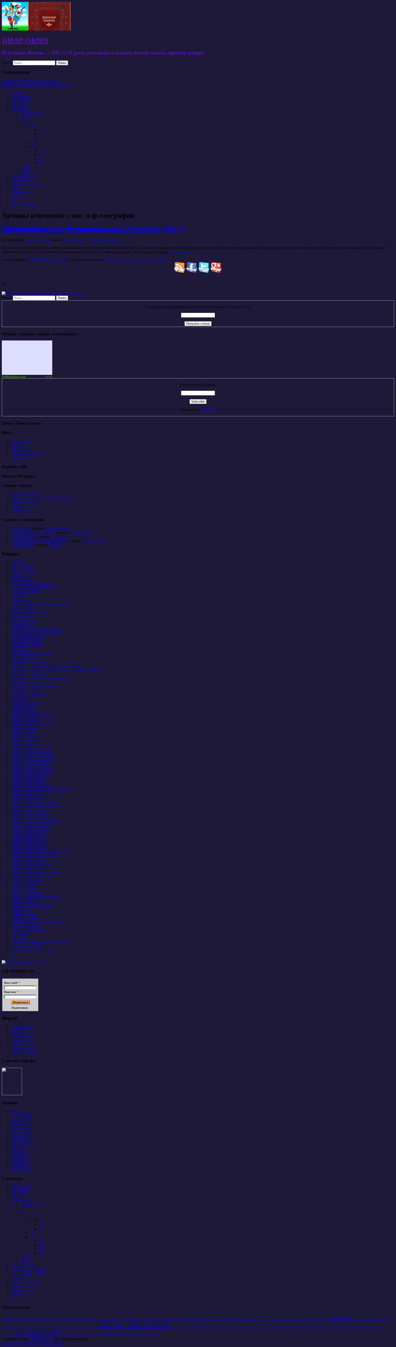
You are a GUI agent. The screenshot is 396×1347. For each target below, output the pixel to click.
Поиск (7, 63)
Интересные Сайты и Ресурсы (34, 629)
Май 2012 (18, 1157)
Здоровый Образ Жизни (30, 612)
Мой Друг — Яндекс (27, 695)
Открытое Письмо (25, 183)
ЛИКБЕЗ (18, 649)
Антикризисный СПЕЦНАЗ (33, 587)
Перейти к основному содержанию (29, 81)
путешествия (319, 1327)
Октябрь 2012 (21, 1136)
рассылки (332, 1327)
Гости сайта (20, 600)
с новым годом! (38, 1333)
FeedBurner (208, 410)
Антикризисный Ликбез (30, 583)
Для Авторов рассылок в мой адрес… (40, 604)
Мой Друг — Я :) (24, 690)
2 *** (24, 117)
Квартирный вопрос (27, 641)
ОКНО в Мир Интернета (30, 785)
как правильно (377, 1319)
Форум (16, 196)
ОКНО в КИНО (23, 732)
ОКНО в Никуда (24, 884)
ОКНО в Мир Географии (48, 260)
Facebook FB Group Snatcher (33, 533)
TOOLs (16, 575)
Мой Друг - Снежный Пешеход (158, 1319)
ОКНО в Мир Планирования (34, 822)
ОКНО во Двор (23, 913)
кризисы (69, 1327)
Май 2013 (18, 1112)
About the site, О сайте (28, 1270)
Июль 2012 (19, 1149)
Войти (16, 445)
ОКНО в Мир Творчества (31, 864)
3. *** (24, 167)
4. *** (24, 171)
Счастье (221, 1319)
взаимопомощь (323, 1319)
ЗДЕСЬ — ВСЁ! (23, 608)
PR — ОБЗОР (22, 567)
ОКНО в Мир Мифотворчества (35, 802)
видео (340, 1318)
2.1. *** (26, 121)
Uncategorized (21, 579)
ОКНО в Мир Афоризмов (31, 752)
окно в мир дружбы (266, 1327)
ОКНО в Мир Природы (29, 843)
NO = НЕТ (19, 101)
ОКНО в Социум (24, 901)
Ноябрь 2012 (21, 1132)
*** (32, 126)
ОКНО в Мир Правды (28, 839)
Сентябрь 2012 (22, 1140)
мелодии (94, 1327)
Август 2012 (20, 1145)
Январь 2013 (21, 1124)
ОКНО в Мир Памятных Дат (33, 818)
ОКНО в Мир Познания (30, 827)
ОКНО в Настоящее (26, 880)
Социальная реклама (27, 946)
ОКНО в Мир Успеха (27, 868)
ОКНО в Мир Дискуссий (31, 773)
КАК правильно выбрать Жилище (38, 633)
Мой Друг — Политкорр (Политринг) (40, 678)
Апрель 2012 (21, 1161)
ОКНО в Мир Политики (30, 831)
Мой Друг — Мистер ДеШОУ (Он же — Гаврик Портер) (55, 670)
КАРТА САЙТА (24, 204)
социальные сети (130, 1334)
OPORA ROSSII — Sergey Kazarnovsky (41, 498)
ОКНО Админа (23, 707)
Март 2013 (19, 1120)
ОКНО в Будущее (25, 719)
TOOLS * (58, 537)
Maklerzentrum (22, 545)
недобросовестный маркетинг (196, 1327)
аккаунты (259, 1319)
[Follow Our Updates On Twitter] (204, 272)
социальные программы (107, 1334)
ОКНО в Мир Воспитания (31, 761)
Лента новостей (23, 175)
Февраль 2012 (22, 1169)
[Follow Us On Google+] (216, 272)
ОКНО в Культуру (25, 740)
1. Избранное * (32, 113)
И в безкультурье (24, 620)
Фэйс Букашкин (244, 1319)
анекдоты (270, 1319)
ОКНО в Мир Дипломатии (32, 769)
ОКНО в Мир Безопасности (33, 756)
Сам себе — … (22, 938)
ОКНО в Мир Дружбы (29, 777)
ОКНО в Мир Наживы (29, 810)
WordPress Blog (23, 1048)
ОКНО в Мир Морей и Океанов (36, 806)
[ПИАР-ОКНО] (36, 29)
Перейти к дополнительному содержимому (36, 85)
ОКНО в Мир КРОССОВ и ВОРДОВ (40, 789)
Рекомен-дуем (22, 192)
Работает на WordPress (19, 1343)
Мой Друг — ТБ (24, 682)
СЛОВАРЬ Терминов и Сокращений (40, 942)
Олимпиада (209, 1319)
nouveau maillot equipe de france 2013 (39, 541)
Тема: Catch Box (51, 1343)
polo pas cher (20, 528)
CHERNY (19, 563)
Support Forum (22, 1039)
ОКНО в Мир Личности (30, 794)
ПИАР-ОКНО (25, 40)
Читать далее (181, 252)
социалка (66, 1334)
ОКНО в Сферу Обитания (31, 905)
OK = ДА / (19, 105)
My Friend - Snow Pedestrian (45, 1319)
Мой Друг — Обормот (28, 674)
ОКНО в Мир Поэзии (28, 835)
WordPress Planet (23, 1052)
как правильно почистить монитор (45, 1327)
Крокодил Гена (57, 528)
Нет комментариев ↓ (106, 240)
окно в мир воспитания (241, 1327)
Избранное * (21, 109)
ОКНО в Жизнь (23, 728)
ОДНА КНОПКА (24, 703)
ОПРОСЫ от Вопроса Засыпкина (37, 921)
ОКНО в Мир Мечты (27, 798)
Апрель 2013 (21, 1116)
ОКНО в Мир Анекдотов (31, 748)
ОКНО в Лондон (24, 744)
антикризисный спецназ (289, 1319)
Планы (16, 187)
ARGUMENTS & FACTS (15, 1319)
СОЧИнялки (21, 511)
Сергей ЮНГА (72, 240)
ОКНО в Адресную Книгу (32, 715)
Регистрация (21, 441)
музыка (175, 1327)
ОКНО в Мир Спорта (28, 859)
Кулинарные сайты (26, 645)
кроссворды (81, 1327)
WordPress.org (21, 458)
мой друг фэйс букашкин (135, 1325)
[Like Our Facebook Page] (192, 272)
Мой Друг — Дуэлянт (28, 662)
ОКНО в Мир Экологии (30, 876)
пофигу (307, 1327)
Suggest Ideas (21, 1035)
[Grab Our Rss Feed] (179, 272)
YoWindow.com (14, 377)
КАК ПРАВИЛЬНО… (28, 637)
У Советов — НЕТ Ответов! (33, 950)
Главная (17, 93)
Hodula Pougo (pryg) (26, 494)
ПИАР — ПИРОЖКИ (28, 930)
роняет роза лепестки (349, 1327)
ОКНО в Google (23, 711)
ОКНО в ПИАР (23, 888)
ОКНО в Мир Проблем (29, 847)
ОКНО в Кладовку (26, 736)
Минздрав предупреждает (31, 653)
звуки (366, 1319)
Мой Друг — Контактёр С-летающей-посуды (46, 666)
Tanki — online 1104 (26, 502)
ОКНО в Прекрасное (27, 892)
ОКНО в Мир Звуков (27, 781)
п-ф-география (115, 260)
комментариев (26, 454)
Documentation (22, 1027)
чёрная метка (147, 1334)
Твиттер (230, 1319)
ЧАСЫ (16, 506)
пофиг (298, 1327)
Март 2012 (19, 1165)
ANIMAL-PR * (22, 97)
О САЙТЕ (19, 699)
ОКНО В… (20, 179)
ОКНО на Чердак (24, 917)
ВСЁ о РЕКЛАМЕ (25, 591)
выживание (356, 1319)
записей (21, 450)
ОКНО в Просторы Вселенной (35, 897)
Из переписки (22, 624)
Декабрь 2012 (21, 1128)
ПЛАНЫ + (19, 934)
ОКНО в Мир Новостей (30, 814)
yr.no (48, 377)
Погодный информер (27, 357)
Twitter (65, 1319)
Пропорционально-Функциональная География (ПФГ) (92, 229)
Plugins (16, 1031)
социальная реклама (82, 1334)
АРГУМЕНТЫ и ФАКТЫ (84, 1319)
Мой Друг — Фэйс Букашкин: (34, 686)
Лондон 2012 (132, 1319)
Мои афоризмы (23, 657)
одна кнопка (221, 1327)
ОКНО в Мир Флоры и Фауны (35, 872)
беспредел (308, 1319)
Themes (16, 1043)
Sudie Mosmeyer (23, 537)
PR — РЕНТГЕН (24, 571)
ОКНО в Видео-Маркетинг (32, 723)
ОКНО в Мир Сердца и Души (34, 855)
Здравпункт (20, 616)
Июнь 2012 (19, 1153)
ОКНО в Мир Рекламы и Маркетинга (40, 851)
